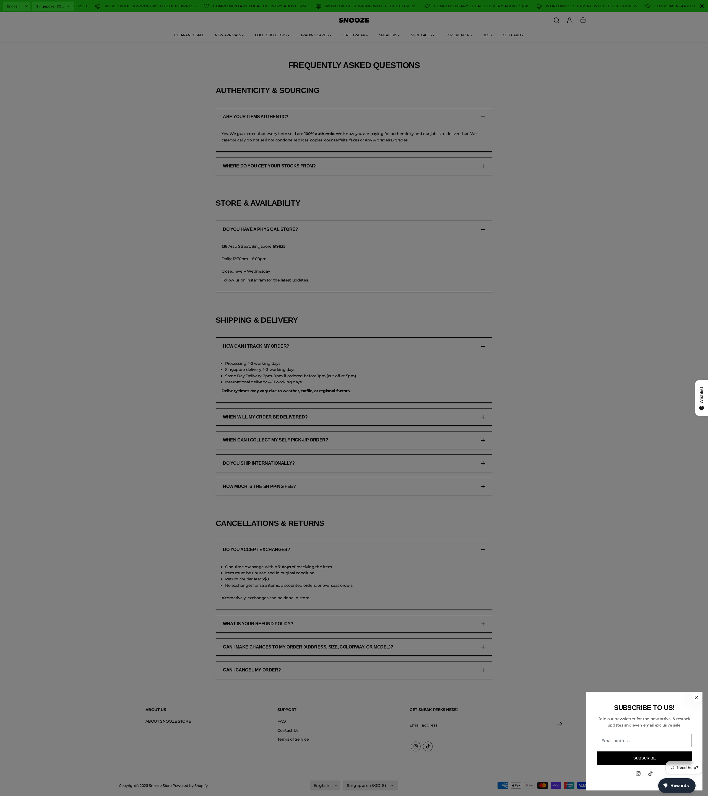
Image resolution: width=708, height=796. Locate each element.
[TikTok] (650, 773)
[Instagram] (638, 773)
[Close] (696, 698)
